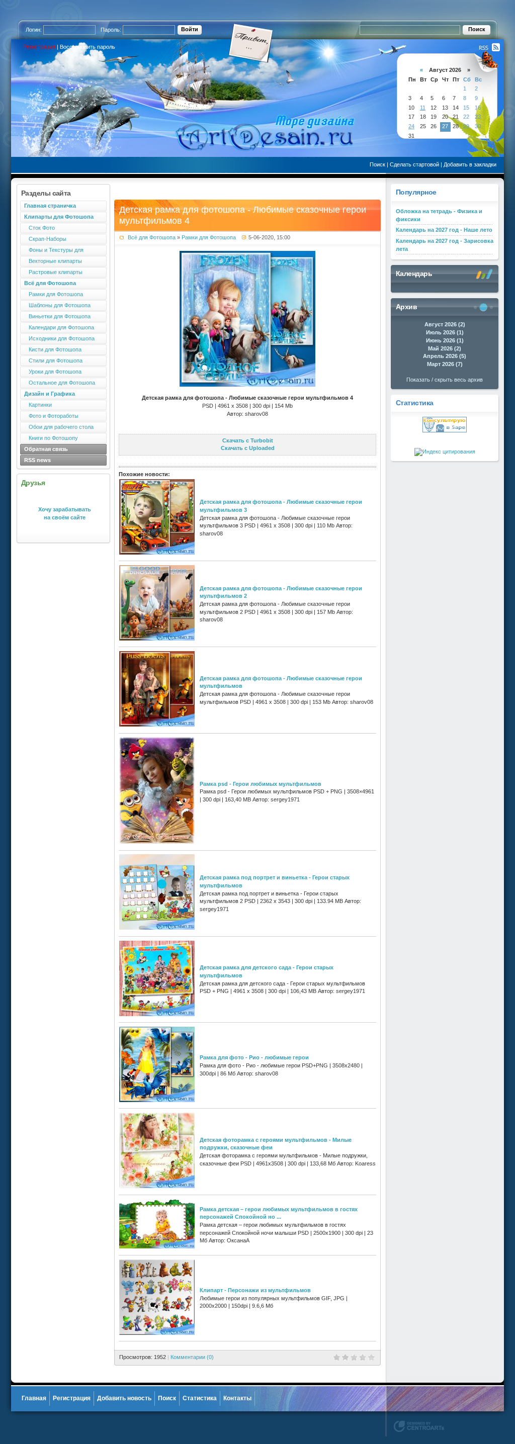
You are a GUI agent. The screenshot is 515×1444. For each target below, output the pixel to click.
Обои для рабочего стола (59, 427)
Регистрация (39, 47)
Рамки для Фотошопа (53, 294)
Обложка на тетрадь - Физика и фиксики (439, 215)
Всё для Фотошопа (152, 237)
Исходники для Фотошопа (59, 338)
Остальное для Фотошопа (59, 383)
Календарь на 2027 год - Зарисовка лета (444, 245)
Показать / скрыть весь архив (444, 380)
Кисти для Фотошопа (52, 349)
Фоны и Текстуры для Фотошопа (51, 251)
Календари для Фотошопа (59, 327)
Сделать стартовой (414, 164)
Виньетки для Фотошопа (57, 316)
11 (422, 108)
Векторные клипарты (53, 261)
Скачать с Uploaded (248, 448)
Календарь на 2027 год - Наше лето (444, 230)
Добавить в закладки (470, 164)
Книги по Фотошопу (51, 438)
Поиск (377, 164)
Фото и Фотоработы (51, 416)
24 (411, 126)
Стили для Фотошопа (53, 360)
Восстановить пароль (87, 47)
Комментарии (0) (192, 1357)
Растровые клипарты (53, 272)
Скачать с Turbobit (247, 440)
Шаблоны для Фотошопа (57, 305)
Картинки (38, 405)
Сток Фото (39, 228)
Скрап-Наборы (45, 239)
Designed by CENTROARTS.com (419, 1426)
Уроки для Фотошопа (52, 372)
